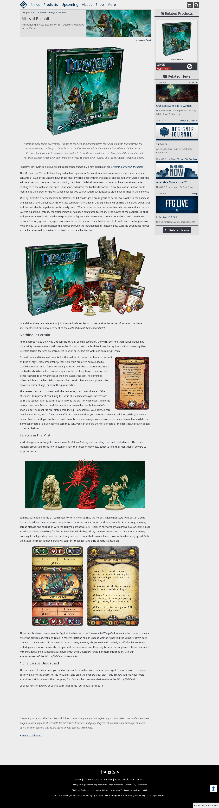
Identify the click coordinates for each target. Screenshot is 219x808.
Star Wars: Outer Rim (189, 121)
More (111, 4)
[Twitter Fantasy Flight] (105, 772)
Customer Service (93, 779)
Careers (108, 779)
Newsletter (142, 785)
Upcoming (70, 4)
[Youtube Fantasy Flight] (114, 772)
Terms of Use (102, 785)
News (35, 4)
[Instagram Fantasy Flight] (110, 772)
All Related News (177, 230)
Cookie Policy (90, 785)
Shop (99, 4)
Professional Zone (124, 779)
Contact (140, 779)
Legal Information (116, 785)
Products (50, 4)
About (87, 4)
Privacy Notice (78, 785)
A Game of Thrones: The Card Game (183, 159)
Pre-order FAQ (130, 785)
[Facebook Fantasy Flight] (101, 772)
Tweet (148, 40)
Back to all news (32, 735)
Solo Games (193, 82)
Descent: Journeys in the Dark (52, 12)
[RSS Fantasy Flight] (117, 772)
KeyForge (194, 194)
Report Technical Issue (206, 805)
